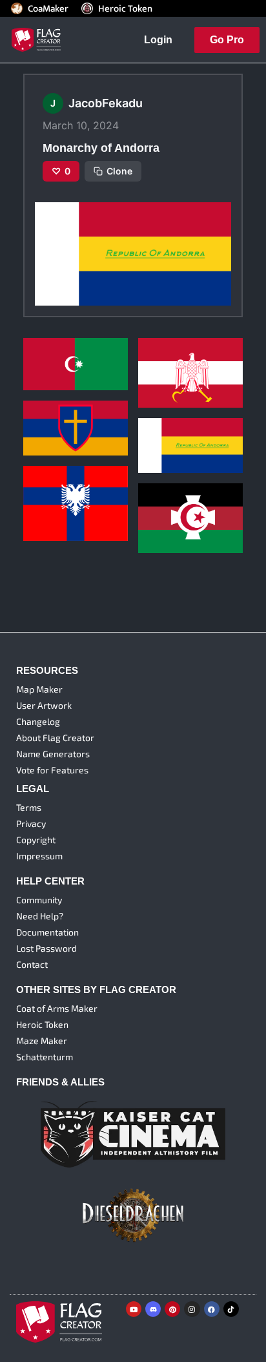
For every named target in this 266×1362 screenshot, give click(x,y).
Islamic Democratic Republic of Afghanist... (187, 498)
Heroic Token (125, 8)
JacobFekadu (49, 356)
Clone (119, 170)
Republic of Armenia (66, 406)
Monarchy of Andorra (183, 423)
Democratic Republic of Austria (187, 353)
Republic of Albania (64, 491)
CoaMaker (48, 8)
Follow (76, 377)
